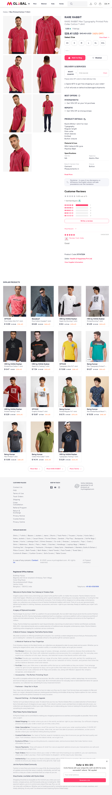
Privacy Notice (19, 516)
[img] (70, 235)
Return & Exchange (17, 512)
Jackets (38, 536)
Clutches (51, 544)
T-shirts (23, 536)
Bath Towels (31, 550)
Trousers (72, 536)
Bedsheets (69, 547)
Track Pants (62, 536)
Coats (89, 541)
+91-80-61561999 (92, 587)
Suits (29, 539)
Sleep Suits (58, 547)
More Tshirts (74, 469)
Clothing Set (18, 547)
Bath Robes (42, 550)
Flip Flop (69, 539)
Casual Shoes (38, 539)
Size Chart (103, 37)
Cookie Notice (19, 519)
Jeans (46, 536)
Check (105, 73)
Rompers (48, 547)
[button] (35, 4)
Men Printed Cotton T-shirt (19, 12)
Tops (83, 541)
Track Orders (18, 497)
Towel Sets (77, 550)
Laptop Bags (72, 544)
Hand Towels (54, 550)
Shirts (15, 536)
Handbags (61, 544)
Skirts (15, 544)
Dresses (66, 541)
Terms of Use (18, 493)
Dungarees (29, 547)
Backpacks (79, 539)
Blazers (30, 536)
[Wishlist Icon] (95, 4)
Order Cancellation (18, 504)
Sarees (15, 541)
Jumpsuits (75, 541)
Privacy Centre (19, 522)
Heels (44, 544)
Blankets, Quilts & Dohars (85, 547)
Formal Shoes (50, 539)
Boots (31, 544)
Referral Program (20, 508)
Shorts (52, 536)
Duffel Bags (90, 539)
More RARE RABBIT (53, 469)
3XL (68, 51)
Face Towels (66, 550)
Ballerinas (23, 544)
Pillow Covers (18, 550)
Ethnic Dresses (46, 541)
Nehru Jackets (19, 539)
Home (5, 12)
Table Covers (61, 553)
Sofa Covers (49, 553)
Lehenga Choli (32, 541)
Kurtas (79, 536)
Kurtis (22, 541)
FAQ (15, 490)
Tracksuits (39, 547)
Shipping (16, 500)
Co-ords (57, 541)
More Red (34, 469)
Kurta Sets (88, 536)
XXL (103, 43)
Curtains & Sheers (20, 553)
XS (67, 43)
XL (96, 43)
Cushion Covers (35, 553)
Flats (38, 544)
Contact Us (17, 487)
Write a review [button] (87, 221)
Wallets (82, 544)
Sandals (61, 539)
